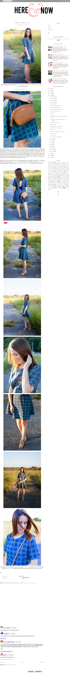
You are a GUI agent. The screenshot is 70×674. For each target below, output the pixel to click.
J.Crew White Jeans (60, 170)
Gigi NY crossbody (15, 583)
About (49, 26)
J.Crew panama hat (60, 171)
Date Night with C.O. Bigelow (56, 126)
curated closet (63, 179)
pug (57, 183)
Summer (64, 175)
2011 (51, 157)
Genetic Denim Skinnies (59, 167)
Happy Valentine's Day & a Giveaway (59, 78)
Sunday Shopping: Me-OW (55, 105)
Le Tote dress (19, 84)
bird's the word (53, 124)
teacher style (27, 583)
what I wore (33, 583)
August (52, 139)
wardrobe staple (64, 186)
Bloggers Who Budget (52, 163)
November (53, 98)
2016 (51, 91)
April (52, 146)
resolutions (64, 183)
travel (57, 186)
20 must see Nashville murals (57, 54)
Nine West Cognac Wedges (55, 174)
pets (67, 182)
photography (50, 183)
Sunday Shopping (52, 177)
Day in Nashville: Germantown (56, 127)
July (52, 140)
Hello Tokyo (52, 112)
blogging (67, 177)
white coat (52, 129)
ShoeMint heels (36, 84)
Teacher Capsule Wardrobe (57, 46)
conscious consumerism (53, 179)
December (53, 97)
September (53, 102)
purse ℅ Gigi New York (27, 84)
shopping (50, 185)
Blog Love (50, 28)
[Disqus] (22, 606)
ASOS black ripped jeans (61, 162)
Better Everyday (53, 133)
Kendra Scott (60, 173)
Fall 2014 (8, 583)
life (48, 182)
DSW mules (51, 166)
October (52, 100)
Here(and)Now (59, 169)
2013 (51, 153)
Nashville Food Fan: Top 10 (57, 62)
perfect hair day (53, 103)
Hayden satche (9, 568)
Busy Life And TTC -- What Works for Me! (60, 70)
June (52, 142)
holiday (65, 181)
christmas (58, 178)
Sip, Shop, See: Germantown (56, 136)
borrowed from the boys (55, 111)
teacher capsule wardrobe (61, 185)
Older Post (42, 662)
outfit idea (62, 182)
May (52, 144)
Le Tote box (15, 161)
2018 (51, 88)
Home (22, 662)
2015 (51, 93)
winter (67, 188)
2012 (51, 155)
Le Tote (21, 583)
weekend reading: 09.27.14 (55, 107)
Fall (5, 583)
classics (64, 178)
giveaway (55, 181)
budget (51, 178)
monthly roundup (54, 182)
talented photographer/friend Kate (23, 163)
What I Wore (50, 29)
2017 (51, 90)
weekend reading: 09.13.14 (55, 122)
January (52, 151)
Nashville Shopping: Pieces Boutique (57, 131)
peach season (53, 135)
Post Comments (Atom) (10, 664)
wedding (49, 188)
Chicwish (60, 163)
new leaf (52, 114)
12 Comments (22, 582)
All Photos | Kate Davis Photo (22, 89)
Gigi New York (40, 161)
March (52, 147)
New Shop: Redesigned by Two (56, 109)
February (52, 149)
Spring (56, 175)
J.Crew (65, 169)
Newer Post (2, 662)
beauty (61, 177)
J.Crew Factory (51, 170)
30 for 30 (50, 162)
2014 (51, 95)
